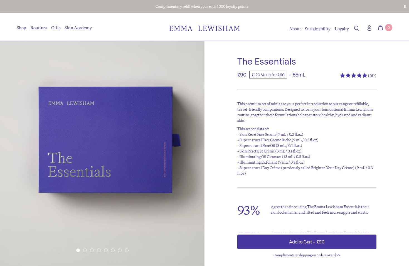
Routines (38, 27)
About (295, 28)
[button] (356, 29)
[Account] (368, 28)
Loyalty (342, 28)
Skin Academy (78, 27)
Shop (21, 27)
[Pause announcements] (405, 6)
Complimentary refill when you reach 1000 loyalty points (202, 6)
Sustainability (318, 28)
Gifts (55, 27)
